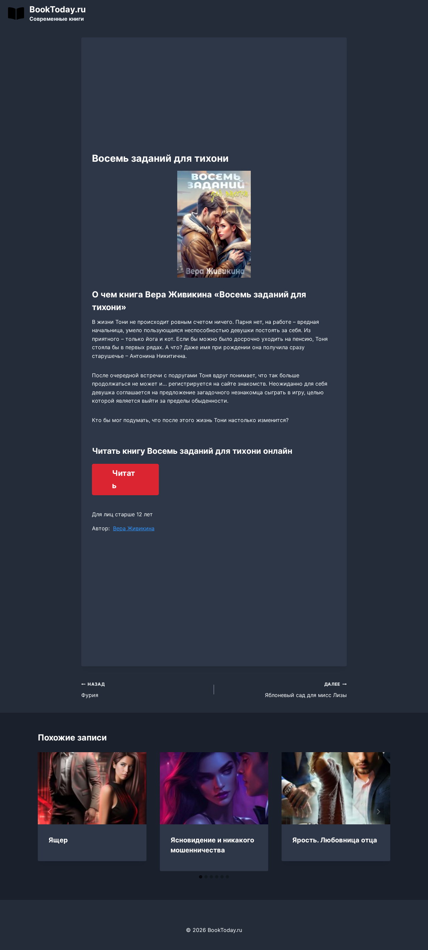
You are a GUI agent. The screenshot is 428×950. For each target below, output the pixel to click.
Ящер (58, 840)
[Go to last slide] (50, 812)
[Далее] (378, 812)
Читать (123, 479)
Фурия (93, 690)
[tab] (200, 876)
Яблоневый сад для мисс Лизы (306, 690)
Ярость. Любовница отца (334, 840)
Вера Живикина (133, 528)
